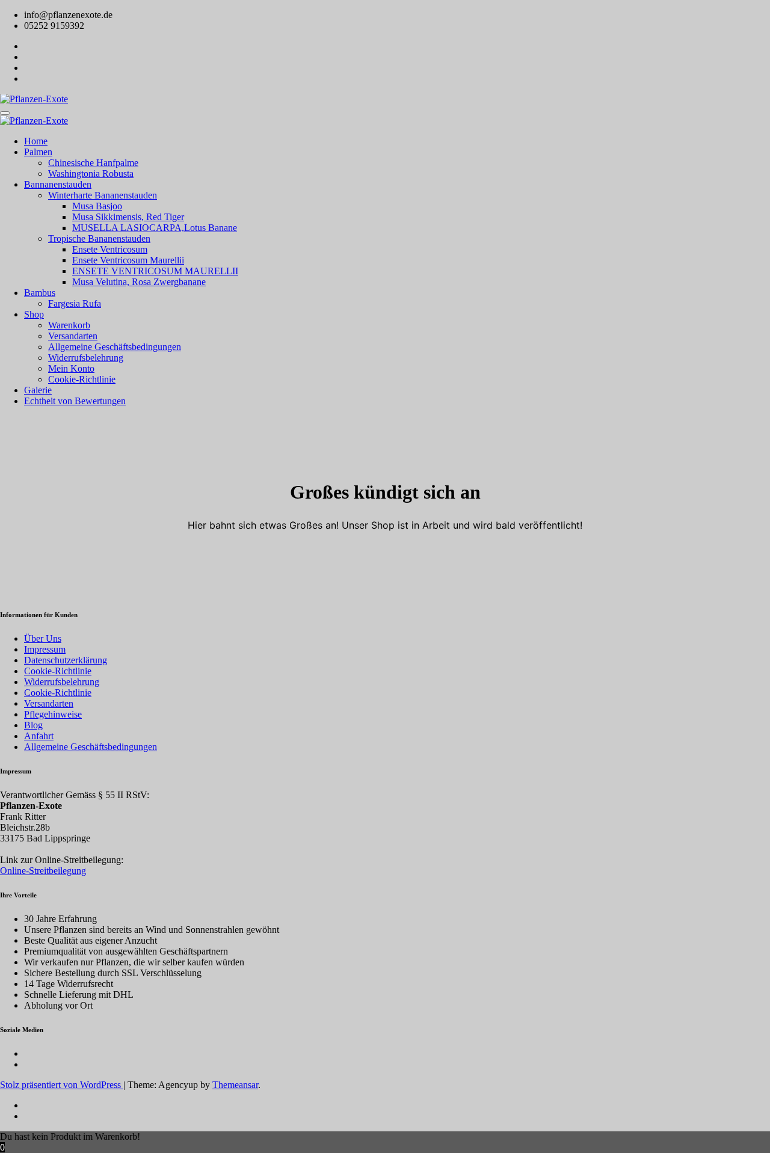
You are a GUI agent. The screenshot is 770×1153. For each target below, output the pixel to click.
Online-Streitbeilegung (43, 871)
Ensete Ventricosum (109, 249)
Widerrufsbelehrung (85, 357)
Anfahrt (39, 736)
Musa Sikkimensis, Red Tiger (128, 217)
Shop (34, 314)
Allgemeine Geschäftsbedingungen (114, 347)
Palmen (38, 152)
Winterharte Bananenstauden (102, 195)
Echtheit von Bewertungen (75, 401)
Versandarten (72, 336)
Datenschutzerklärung (65, 660)
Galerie (38, 390)
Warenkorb (69, 325)
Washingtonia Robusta (91, 173)
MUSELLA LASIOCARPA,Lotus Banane (154, 228)
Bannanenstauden (57, 184)
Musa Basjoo (97, 206)
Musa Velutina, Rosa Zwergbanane (139, 282)
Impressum (45, 649)
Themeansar (235, 1085)
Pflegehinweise (53, 714)
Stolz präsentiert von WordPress (61, 1085)
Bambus (39, 292)
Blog (33, 725)
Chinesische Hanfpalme (93, 163)
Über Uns (42, 638)
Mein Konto (71, 368)
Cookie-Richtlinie (82, 379)
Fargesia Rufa (74, 303)
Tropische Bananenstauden (99, 238)
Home (36, 141)
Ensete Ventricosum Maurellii (128, 260)
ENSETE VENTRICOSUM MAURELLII (155, 271)
